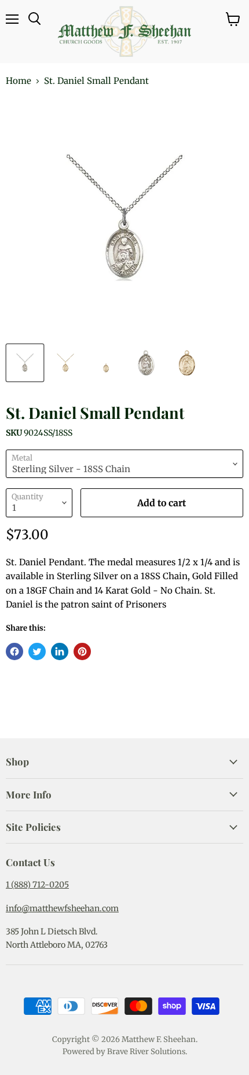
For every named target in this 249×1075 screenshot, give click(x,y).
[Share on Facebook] (14, 651)
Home (18, 81)
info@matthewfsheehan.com (62, 908)
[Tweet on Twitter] (37, 651)
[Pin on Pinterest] (82, 651)
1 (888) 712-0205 (37, 884)
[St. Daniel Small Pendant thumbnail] (24, 362)
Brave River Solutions (146, 1051)
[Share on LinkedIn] (59, 651)
